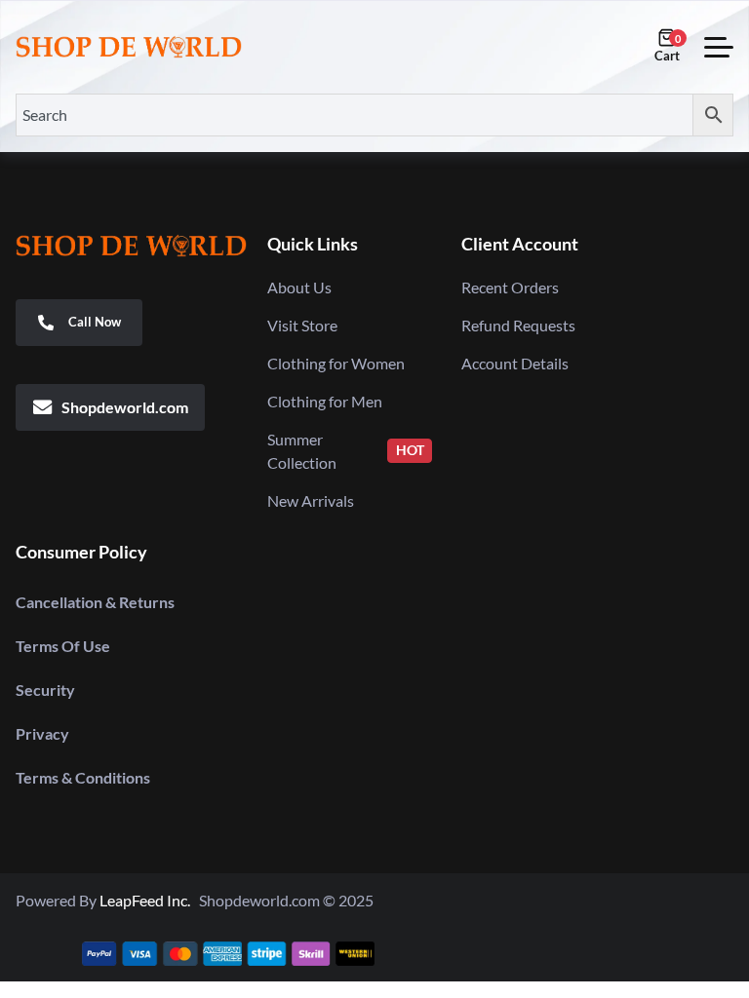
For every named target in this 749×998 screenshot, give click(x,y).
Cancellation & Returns (95, 602)
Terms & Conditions (83, 777)
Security (45, 689)
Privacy (42, 733)
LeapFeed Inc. (149, 900)
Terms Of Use (63, 645)
